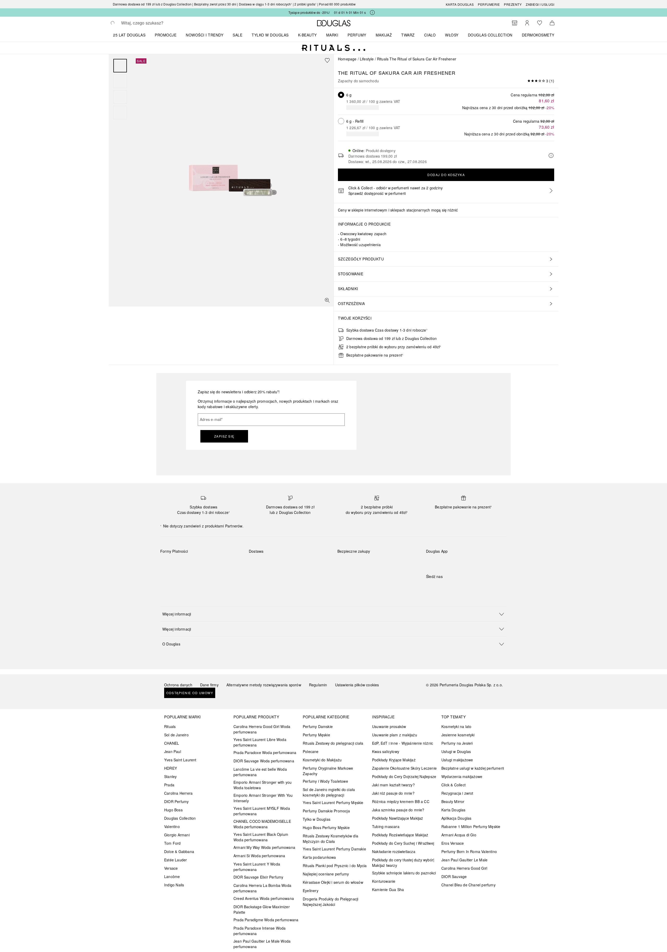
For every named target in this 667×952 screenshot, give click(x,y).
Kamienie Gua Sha (388, 889)
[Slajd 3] (120, 97)
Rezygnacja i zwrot (457, 793)
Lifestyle (367, 58)
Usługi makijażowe (457, 759)
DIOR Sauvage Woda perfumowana (263, 760)
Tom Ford (172, 843)
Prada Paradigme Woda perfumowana (265, 919)
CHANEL (171, 743)
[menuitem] (132, 35)
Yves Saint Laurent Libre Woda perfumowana (259, 742)
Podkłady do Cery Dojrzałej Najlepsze (404, 776)
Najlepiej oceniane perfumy (326, 873)
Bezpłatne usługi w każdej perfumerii (472, 768)
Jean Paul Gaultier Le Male (464, 859)
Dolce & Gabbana (179, 851)
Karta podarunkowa (319, 857)
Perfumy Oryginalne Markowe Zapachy (328, 771)
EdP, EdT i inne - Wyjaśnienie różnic (402, 743)
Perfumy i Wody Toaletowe (325, 781)
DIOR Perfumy (176, 801)
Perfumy (357, 35)
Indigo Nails (174, 884)
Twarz (408, 35)
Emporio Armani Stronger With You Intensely (263, 798)
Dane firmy (209, 684)
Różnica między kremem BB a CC (400, 801)
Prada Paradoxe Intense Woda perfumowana (259, 930)
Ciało (430, 35)
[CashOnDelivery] (169, 575)
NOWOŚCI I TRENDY (204, 35)
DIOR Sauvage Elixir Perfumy (258, 877)
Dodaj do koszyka (446, 174)
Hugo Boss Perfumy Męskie (326, 827)
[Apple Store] (466, 562)
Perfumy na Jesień (457, 743)
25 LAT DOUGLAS (129, 35)
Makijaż (384, 35)
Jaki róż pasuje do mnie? (393, 793)
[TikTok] (457, 587)
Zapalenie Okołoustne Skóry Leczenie (404, 768)
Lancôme (172, 876)
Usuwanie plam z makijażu (394, 734)
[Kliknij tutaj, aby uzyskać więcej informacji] (372, 12)
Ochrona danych (178, 684)
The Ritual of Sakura (369, 72)
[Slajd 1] (120, 65)
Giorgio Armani (177, 834)
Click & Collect (453, 784)
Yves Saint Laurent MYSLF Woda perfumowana (261, 811)
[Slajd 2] (120, 81)
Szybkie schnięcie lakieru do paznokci (404, 872)
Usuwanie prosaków (389, 726)
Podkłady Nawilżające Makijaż (397, 818)
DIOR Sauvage (454, 876)
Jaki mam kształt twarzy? (393, 784)
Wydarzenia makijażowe (461, 776)
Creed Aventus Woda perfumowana (263, 898)
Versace (171, 868)
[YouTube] (448, 587)
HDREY (170, 768)
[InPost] (276, 563)
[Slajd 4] (120, 112)
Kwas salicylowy (385, 751)
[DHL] (257, 563)
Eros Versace (452, 843)
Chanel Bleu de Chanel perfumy (468, 884)
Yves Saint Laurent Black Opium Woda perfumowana (260, 837)
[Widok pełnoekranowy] (327, 300)
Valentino (172, 826)
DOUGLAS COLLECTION (490, 35)
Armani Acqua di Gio (458, 834)
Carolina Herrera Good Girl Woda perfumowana (261, 729)
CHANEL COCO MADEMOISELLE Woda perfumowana (262, 824)
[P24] (224, 563)
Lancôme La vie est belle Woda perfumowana (260, 772)
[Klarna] (169, 563)
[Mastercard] (187, 563)
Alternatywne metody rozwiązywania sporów (263, 684)
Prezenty (513, 4)
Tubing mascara (385, 826)
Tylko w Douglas (316, 819)
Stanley (170, 776)
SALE (237, 35)
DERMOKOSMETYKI (540, 35)
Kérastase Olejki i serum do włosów (333, 882)
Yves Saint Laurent (180, 759)
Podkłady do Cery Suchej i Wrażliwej (403, 843)
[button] (333, 614)
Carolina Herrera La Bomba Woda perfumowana (262, 888)
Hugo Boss (173, 809)
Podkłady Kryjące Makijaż (394, 759)
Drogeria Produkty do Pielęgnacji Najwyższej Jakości (330, 901)
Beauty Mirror (453, 801)
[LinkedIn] (466, 587)
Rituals (170, 726)
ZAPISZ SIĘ (224, 436)
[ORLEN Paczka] (294, 563)
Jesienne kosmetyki (458, 734)
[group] (120, 89)
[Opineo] (397, 556)
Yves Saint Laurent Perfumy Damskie (334, 848)
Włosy (452, 35)
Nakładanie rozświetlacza (393, 851)
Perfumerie (489, 4)
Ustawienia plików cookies (357, 684)
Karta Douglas (460, 4)
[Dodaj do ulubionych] (327, 60)
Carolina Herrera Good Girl (464, 868)
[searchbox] (159, 23)
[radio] (341, 95)
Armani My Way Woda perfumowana (264, 847)
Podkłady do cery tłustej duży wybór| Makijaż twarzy (403, 862)
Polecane (311, 751)
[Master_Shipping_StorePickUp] (313, 563)
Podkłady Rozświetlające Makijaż (400, 834)
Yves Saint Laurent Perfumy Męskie (333, 802)
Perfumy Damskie (318, 726)
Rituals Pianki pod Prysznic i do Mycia (335, 865)
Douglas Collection (180, 818)
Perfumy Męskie (316, 734)
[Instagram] (439, 587)
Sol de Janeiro (176, 734)
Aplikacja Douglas (456, 818)
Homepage (347, 58)
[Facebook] (430, 587)
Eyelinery (310, 890)
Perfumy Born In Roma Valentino (469, 851)
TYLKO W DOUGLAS (270, 35)
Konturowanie (383, 881)
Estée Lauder (175, 859)
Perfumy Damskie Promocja (326, 810)
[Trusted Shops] (353, 556)
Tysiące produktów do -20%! (309, 12)
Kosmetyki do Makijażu (322, 759)
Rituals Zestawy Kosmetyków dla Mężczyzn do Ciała (330, 838)
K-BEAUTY (307, 35)
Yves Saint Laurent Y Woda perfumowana (256, 866)
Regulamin (318, 684)
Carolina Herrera (178, 793)
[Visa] (206, 563)
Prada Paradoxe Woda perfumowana (264, 752)
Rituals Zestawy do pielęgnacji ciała (333, 743)
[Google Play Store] (439, 562)
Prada (169, 784)
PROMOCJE (165, 35)
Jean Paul (172, 751)
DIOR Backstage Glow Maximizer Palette (261, 909)
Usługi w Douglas (456, 751)
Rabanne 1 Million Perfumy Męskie (470, 826)
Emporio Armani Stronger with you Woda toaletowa (262, 785)
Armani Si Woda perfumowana (259, 855)
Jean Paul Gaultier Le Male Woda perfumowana (262, 943)
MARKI (332, 35)
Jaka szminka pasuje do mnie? (398, 809)
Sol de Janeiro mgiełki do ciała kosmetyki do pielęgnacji (329, 792)
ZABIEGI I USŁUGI (540, 4)
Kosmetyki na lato (456, 726)
